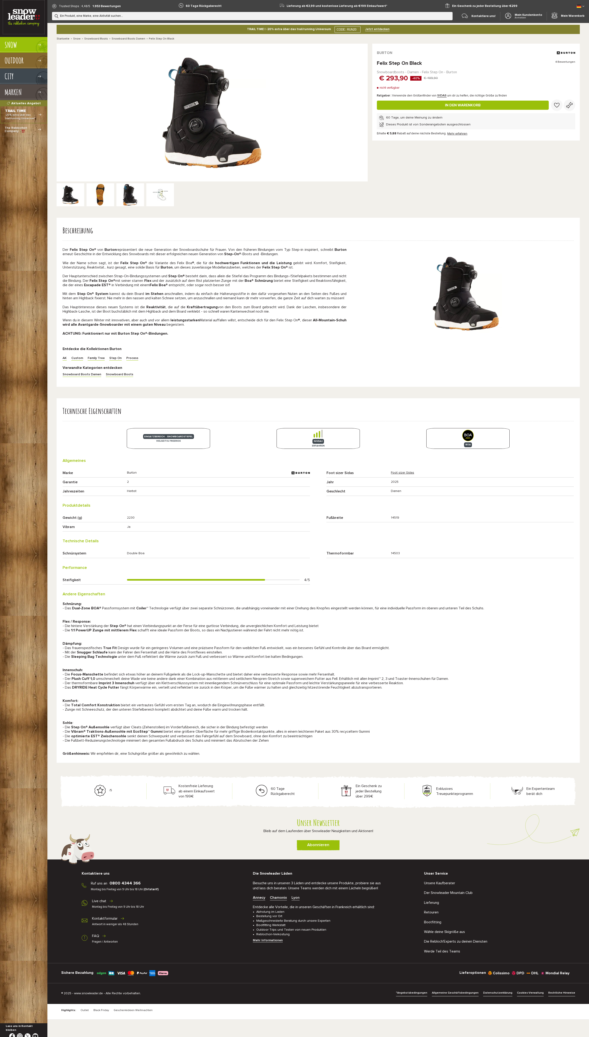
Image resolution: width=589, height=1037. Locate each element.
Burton (384, 53)
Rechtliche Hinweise (561, 993)
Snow (77, 38)
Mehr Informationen (268, 940)
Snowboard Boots (96, 38)
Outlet (85, 1010)
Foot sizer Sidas (402, 472)
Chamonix (278, 897)
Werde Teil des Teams (442, 951)
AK (65, 358)
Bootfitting (432, 922)
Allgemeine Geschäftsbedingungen (455, 993)
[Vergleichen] (569, 105)
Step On (115, 358)
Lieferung (431, 902)
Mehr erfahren (457, 133)
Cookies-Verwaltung (530, 993)
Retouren (431, 912)
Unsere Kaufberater (439, 883)
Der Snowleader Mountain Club (448, 893)
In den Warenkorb (463, 105)
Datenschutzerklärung (497, 993)
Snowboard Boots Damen (128, 38)
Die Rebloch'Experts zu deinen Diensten (455, 941)
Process (132, 358)
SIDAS (442, 95)
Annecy (259, 897)
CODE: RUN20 (346, 29)
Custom (77, 358)
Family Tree (96, 358)
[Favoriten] (557, 105)
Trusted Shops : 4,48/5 (74, 6)
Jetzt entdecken (377, 29)
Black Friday (101, 1010)
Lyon (296, 897)
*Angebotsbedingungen (411, 993)
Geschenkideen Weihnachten (133, 1010)
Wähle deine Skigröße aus (444, 932)
